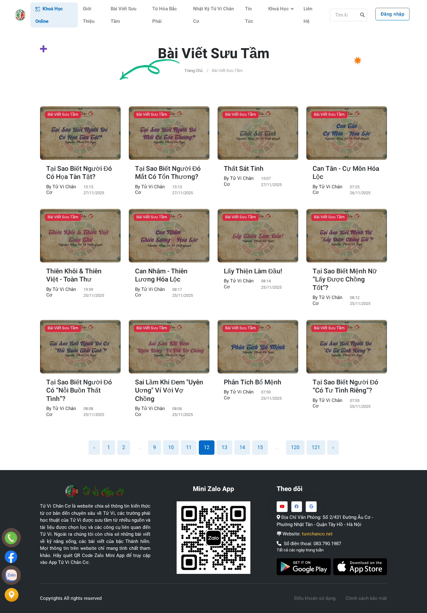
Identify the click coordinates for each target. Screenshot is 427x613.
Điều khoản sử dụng (314, 598)
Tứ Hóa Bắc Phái (164, 15)
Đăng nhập (392, 14)
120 (295, 447)
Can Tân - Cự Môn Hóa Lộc (346, 173)
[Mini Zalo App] (213, 537)
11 (189, 447)
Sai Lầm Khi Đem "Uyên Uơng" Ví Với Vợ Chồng (169, 390)
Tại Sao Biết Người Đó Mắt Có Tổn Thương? (168, 173)
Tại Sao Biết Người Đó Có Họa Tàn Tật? (79, 173)
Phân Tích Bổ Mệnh (252, 382)
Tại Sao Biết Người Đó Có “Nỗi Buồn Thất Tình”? (79, 390)
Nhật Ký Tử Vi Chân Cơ (213, 15)
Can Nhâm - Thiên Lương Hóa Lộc (161, 275)
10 (171, 447)
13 (224, 447)
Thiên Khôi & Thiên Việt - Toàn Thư (74, 275)
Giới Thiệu (88, 15)
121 (316, 447)
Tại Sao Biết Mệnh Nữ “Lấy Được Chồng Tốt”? (345, 279)
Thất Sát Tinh (244, 169)
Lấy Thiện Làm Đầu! (253, 271)
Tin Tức (249, 15)
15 (260, 447)
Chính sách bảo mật (366, 598)
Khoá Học (278, 9)
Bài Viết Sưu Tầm (123, 15)
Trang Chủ (193, 70)
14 (242, 447)
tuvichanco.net (317, 534)
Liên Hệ (308, 15)
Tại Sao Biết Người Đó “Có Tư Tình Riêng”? (345, 386)
